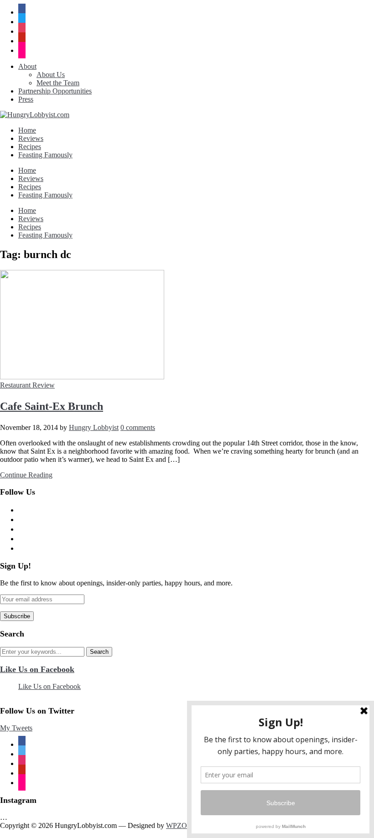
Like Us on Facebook (37, 669)
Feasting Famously (45, 155)
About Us (50, 74)
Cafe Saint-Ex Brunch (51, 406)
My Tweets (16, 728)
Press (25, 99)
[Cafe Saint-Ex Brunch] (82, 377)
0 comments (137, 427)
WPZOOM (182, 825)
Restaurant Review (27, 385)
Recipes (29, 146)
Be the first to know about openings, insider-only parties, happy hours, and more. (116, 583)
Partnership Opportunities (55, 91)
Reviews (30, 138)
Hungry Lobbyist (94, 427)
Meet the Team (57, 83)
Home (27, 130)
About (27, 66)
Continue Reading (26, 475)
